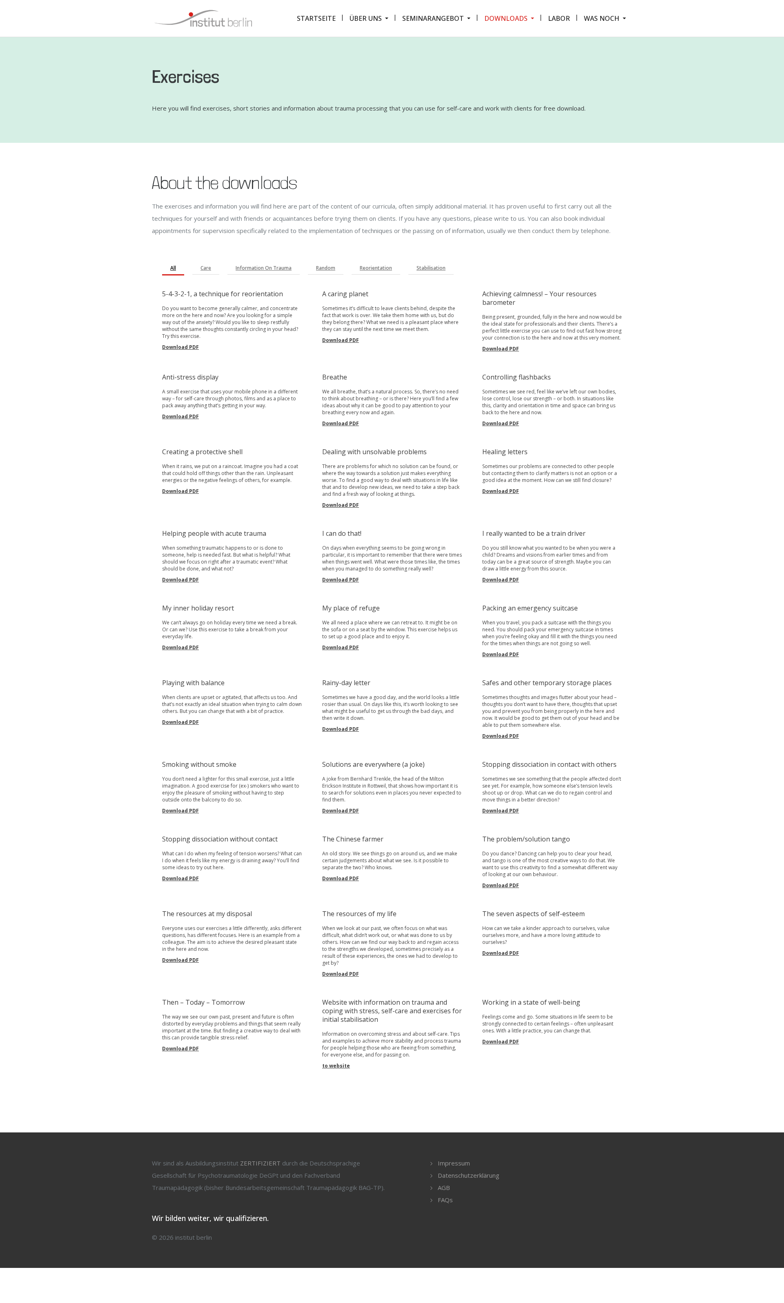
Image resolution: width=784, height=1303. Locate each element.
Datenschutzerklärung (468, 1175)
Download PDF (180, 347)
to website (336, 1065)
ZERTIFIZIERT (260, 1163)
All (173, 267)
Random (325, 267)
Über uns (366, 18)
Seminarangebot (433, 18)
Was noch (601, 18)
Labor (559, 18)
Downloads (506, 18)
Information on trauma (264, 267)
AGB (444, 1187)
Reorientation (376, 267)
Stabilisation (430, 267)
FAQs (445, 1200)
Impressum (454, 1163)
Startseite (316, 18)
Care (205, 267)
